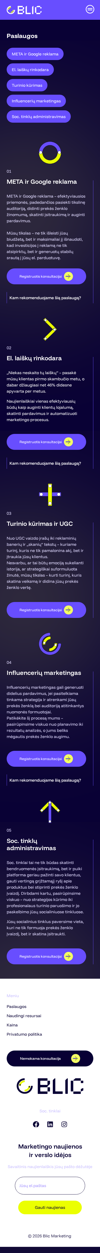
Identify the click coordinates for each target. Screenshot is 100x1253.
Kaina (12, 1024)
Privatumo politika (24, 1034)
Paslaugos (16, 1006)
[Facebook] (35, 1124)
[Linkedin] (50, 1124)
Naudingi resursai (24, 1015)
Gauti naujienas (50, 1207)
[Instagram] (64, 1124)
